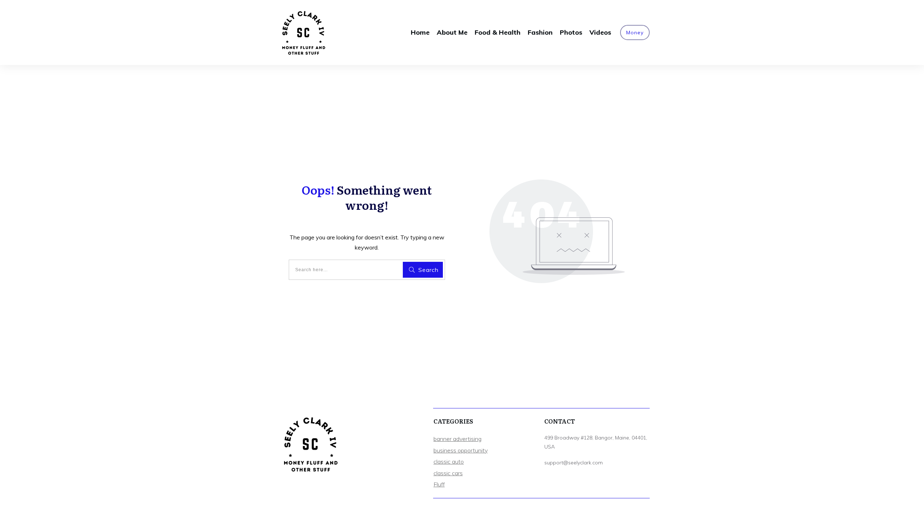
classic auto (448, 461)
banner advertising (457, 438)
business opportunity (460, 450)
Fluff (439, 484)
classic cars (448, 473)
